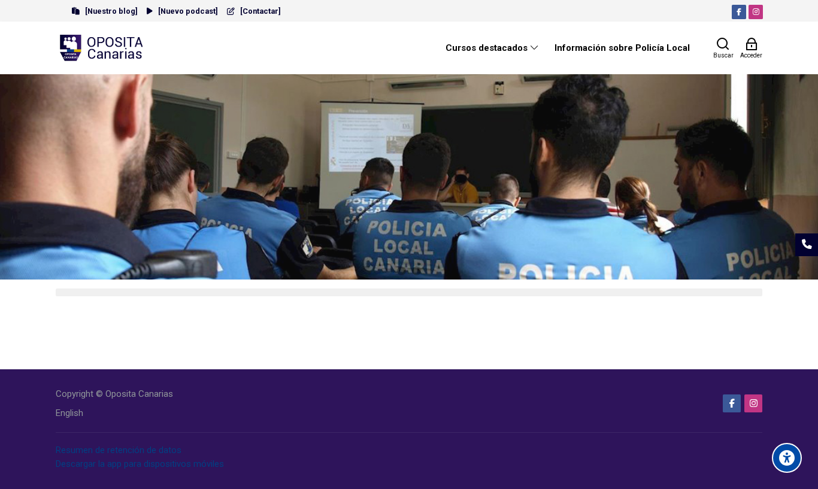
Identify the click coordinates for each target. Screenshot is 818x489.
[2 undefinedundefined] (416, 270)
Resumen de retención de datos (118, 450)
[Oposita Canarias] (103, 48)
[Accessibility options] (787, 458)
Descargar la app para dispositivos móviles (140, 463)
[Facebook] (739, 12)
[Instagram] (756, 12)
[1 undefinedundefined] (401, 270)
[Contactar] (806, 244)
